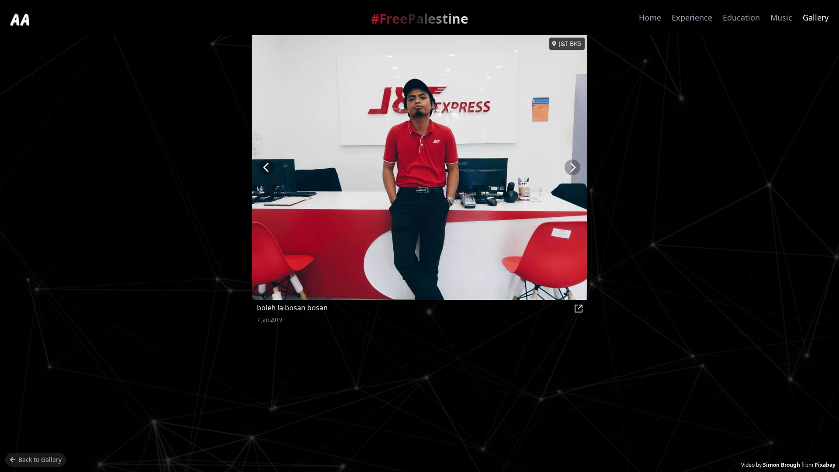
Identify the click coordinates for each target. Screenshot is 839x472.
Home (650, 17)
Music (781, 17)
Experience (692, 17)
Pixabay (825, 465)
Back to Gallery (40, 459)
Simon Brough (781, 465)
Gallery (816, 17)
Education (741, 17)
